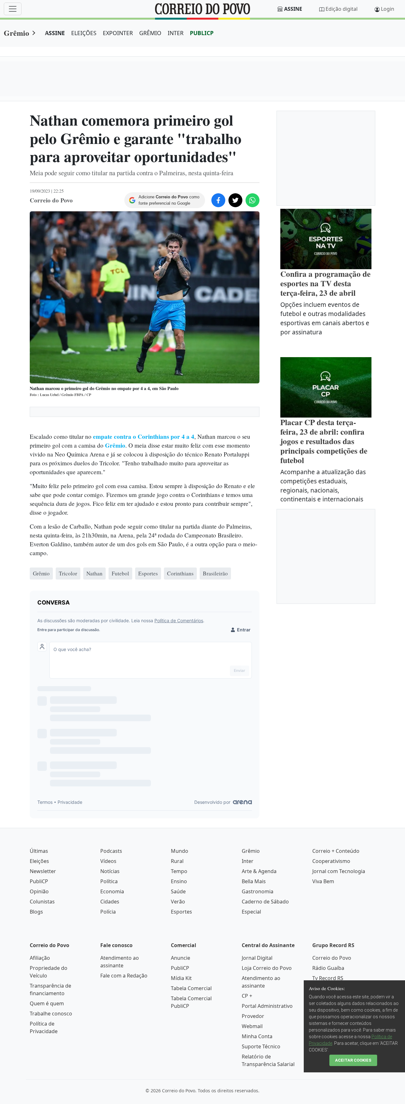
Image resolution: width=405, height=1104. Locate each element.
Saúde (178, 891)
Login (387, 8)
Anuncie (180, 957)
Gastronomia (257, 891)
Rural (177, 861)
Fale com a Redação (123, 975)
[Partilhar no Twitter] (235, 200)
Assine (293, 8)
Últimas (39, 850)
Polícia (108, 911)
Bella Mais (254, 881)
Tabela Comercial (191, 988)
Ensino (179, 881)
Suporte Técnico (261, 1046)
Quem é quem (47, 1003)
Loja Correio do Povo (267, 967)
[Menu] (13, 9)
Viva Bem (323, 881)
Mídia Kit (181, 978)
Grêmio (16, 32)
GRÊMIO (150, 33)
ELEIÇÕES (84, 33)
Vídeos (108, 861)
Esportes (181, 911)
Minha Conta (257, 1036)
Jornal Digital (257, 957)
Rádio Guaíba (328, 967)
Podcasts (111, 850)
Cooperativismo (331, 861)
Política (109, 881)
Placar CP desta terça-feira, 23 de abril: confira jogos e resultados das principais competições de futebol (323, 441)
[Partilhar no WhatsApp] (252, 200)
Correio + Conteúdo (335, 850)
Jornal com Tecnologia (338, 871)
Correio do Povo (331, 957)
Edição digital (342, 8)
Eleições (39, 861)
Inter (247, 861)
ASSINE (55, 33)
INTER (176, 33)
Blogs (36, 911)
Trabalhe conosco (51, 1013)
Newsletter (43, 871)
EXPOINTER (118, 33)
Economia (112, 891)
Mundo (179, 850)
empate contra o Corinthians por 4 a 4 (143, 436)
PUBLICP (202, 33)
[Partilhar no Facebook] (218, 200)
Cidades (109, 901)
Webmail (252, 1026)
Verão (178, 901)
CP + (247, 995)
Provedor (253, 1016)
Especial (251, 911)
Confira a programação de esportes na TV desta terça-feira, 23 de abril (325, 283)
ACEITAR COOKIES (353, 1060)
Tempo (179, 871)
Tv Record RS (327, 978)
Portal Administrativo (267, 1005)
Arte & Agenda (259, 871)
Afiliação (40, 957)
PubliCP (39, 881)
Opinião (39, 891)
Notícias (110, 871)
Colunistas (42, 901)
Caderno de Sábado (265, 901)
